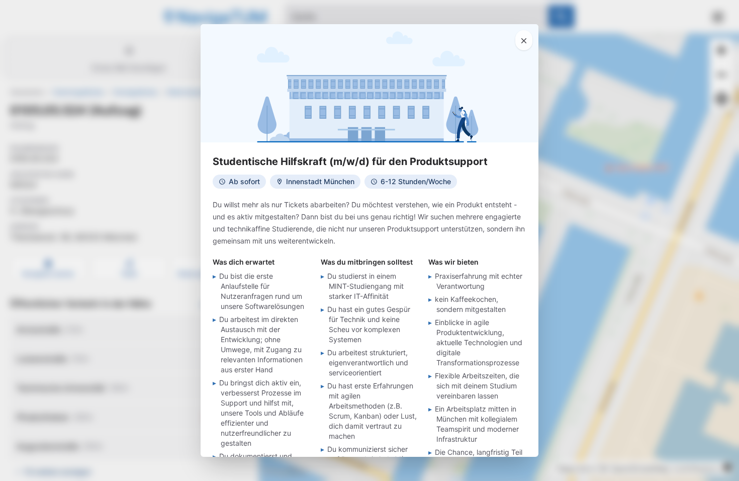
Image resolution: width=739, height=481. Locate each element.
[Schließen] (523, 40)
